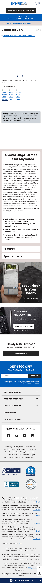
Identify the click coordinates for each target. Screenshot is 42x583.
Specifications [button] (13, 256)
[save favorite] (38, 30)
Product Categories (13, 399)
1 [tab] (17, 76)
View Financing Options (23, 326)
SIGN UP (34, 376)
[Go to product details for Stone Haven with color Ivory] (19, 95)
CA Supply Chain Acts (13, 455)
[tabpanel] (21, 197)
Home (3, 23)
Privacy (37, 383)
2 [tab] (19, 75)
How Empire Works (12, 419)
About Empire (10, 412)
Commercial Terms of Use (26, 449)
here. (20, 543)
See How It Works (31, 298)
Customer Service (12, 392)
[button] (39, 3)
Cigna (32, 455)
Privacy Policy (18, 447)
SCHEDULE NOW (21, 353)
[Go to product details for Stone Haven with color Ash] (12, 95)
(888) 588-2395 (34, 568)
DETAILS (30, 18)
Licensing (9, 447)
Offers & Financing (13, 406)
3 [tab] (22, 75)
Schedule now (15, 120)
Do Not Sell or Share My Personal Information (20, 457)
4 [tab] (24, 75)
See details (36, 502)
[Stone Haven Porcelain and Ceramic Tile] (21, 54)
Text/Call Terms (9, 449)
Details (28, 330)
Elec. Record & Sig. (11, 452)
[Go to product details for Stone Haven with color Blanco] (5, 95)
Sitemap (26, 455)
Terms (29, 383)
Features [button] (9, 248)
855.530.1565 (29, 429)
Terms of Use (30, 447)
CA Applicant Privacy (27, 452)
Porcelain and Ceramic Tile (23, 23)
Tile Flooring (10, 23)
